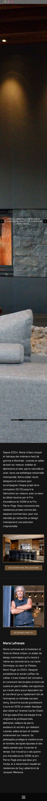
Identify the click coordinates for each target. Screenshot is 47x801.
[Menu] (23, 797)
